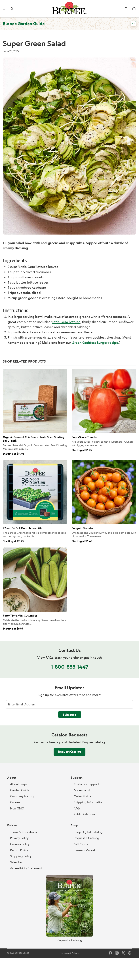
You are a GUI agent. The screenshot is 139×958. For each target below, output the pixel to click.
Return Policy (19, 850)
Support (77, 777)
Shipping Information (89, 802)
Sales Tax (16, 862)
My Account (82, 790)
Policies (12, 825)
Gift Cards (81, 844)
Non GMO (17, 808)
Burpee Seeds (22, 953)
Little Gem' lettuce (66, 322)
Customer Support (86, 784)
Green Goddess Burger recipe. (95, 343)
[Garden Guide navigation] (133, 23)
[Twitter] (123, 953)
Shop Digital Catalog (88, 832)
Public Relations (84, 814)
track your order (67, 657)
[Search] (12, 9)
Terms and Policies (69, 953)
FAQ (77, 808)
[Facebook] (110, 953)
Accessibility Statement (26, 868)
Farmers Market (84, 850)
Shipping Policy (20, 856)
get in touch (93, 657)
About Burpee (19, 784)
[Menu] (4, 9)
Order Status (82, 796)
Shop (74, 825)
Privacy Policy (19, 838)
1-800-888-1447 (69, 667)
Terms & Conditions (23, 832)
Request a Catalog (86, 838)
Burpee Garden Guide (24, 23)
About (11, 777)
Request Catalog (69, 751)
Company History (22, 796)
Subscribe (69, 714)
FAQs (49, 657)
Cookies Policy (20, 844)
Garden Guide (19, 790)
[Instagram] (117, 953)
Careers (15, 802)
